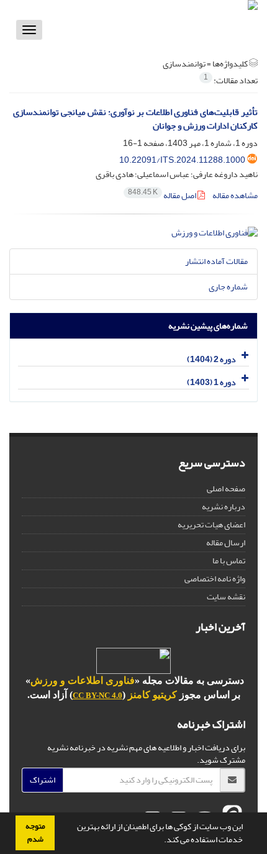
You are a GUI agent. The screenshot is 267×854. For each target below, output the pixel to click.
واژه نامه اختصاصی (214, 578)
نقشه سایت (226, 596)
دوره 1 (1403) (211, 382)
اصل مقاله (162, 195)
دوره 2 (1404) (211, 359)
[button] (161, 841)
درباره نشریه (223, 506)
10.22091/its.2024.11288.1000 (182, 160)
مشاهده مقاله (235, 195)
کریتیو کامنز (152, 694)
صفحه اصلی (226, 488)
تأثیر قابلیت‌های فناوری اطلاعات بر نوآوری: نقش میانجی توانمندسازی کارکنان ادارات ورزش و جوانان (135, 119)
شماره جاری (228, 286)
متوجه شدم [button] (35, 833)
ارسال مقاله (225, 542)
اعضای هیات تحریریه (211, 524)
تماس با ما (228, 560)
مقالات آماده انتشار (216, 261)
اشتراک (42, 779)
